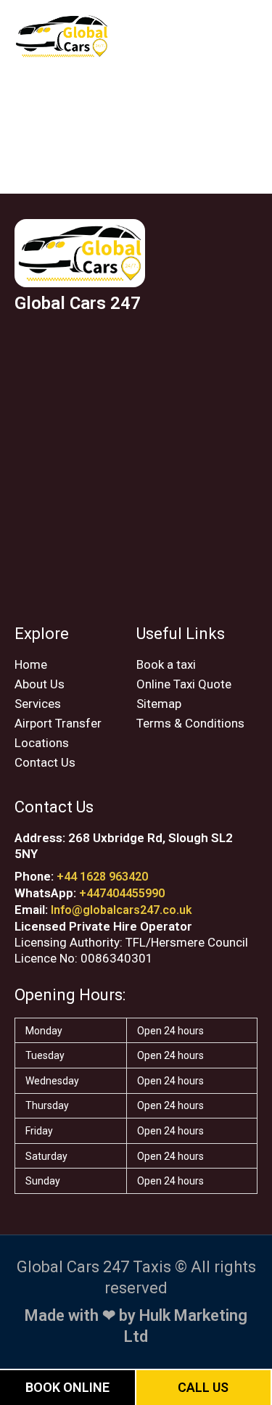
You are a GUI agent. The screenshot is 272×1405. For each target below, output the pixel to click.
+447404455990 (122, 893)
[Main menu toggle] (241, 36)
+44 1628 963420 (102, 876)
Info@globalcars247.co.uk (121, 910)
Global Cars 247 (78, 303)
